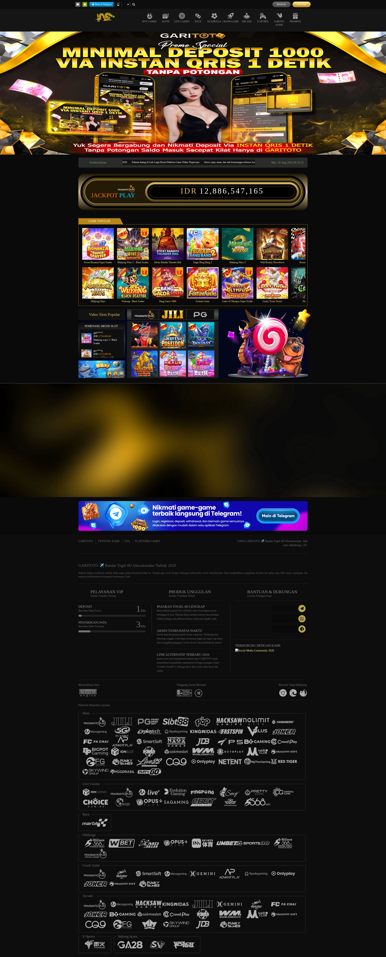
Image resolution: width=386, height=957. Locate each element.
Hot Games (149, 21)
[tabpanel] (193, 93)
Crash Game (231, 21)
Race (198, 21)
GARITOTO (85, 541)
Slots (165, 21)
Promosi (295, 21)
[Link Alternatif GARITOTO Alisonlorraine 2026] (321, 436)
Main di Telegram (103, 4)
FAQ (127, 541)
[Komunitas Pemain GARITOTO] (254, 650)
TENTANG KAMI (108, 541)
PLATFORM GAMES (147, 541)
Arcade (247, 21)
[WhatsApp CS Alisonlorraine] (289, 618)
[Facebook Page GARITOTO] (289, 629)
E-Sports (262, 21)
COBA (147, 331)
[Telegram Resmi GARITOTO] (289, 608)
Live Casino (182, 21)
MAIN (100, 243)
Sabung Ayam (279, 23)
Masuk (281, 4)
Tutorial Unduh (350, 442)
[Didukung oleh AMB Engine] (88, 692)
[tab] (145, 314)
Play (127, 195)
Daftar (301, 4)
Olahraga (214, 21)
